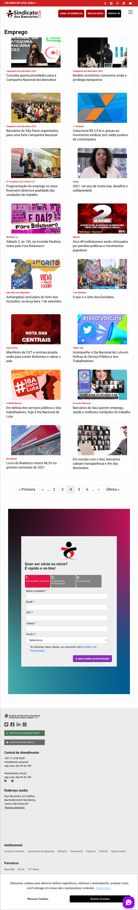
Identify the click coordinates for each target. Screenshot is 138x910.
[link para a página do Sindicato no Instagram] (117, 3)
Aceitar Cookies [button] (100, 898)
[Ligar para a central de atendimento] (5, 780)
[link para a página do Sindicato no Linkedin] (124, 3)
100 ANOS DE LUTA (20, 2)
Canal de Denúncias (71, 13)
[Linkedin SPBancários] (19, 724)
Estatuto (91, 851)
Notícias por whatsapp (24, 733)
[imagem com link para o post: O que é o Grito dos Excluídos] (102, 274)
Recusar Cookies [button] (37, 898)
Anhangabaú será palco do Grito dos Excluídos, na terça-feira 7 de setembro (34, 299)
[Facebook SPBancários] (12, 724)
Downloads (76, 851)
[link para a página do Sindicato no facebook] (105, 3)
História (103, 851)
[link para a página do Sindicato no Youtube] (130, 3)
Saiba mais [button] (103, 888)
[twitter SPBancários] (6, 724)
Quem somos (118, 851)
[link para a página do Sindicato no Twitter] (111, 3)
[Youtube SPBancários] (31, 724)
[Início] (41, 14)
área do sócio (95, 13)
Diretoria (62, 851)
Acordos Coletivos (14, 851)
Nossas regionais (15, 807)
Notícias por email (22, 742)
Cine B (20, 869)
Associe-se (114, 13)
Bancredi (9, 869)
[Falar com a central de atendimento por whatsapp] (12, 780)
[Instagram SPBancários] (25, 724)
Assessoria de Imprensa (41, 851)
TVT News (33, 869)
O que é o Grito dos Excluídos (93, 297)
